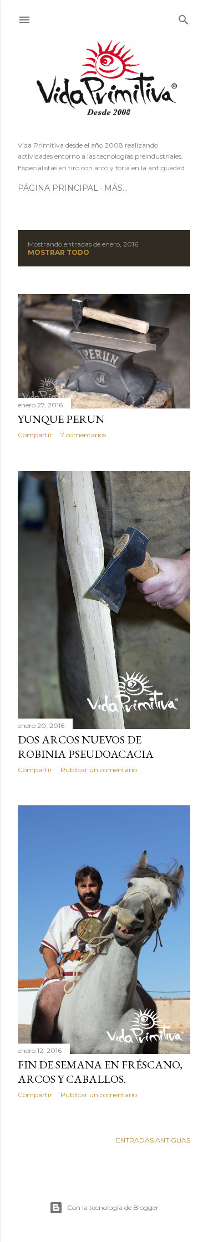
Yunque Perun (61, 419)
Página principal (58, 188)
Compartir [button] (35, 435)
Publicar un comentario (98, 770)
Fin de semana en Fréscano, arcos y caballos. (100, 1071)
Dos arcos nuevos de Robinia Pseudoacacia (86, 746)
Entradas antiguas (153, 1140)
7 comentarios (83, 435)
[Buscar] (183, 17)
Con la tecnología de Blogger (113, 1207)
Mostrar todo (58, 252)
